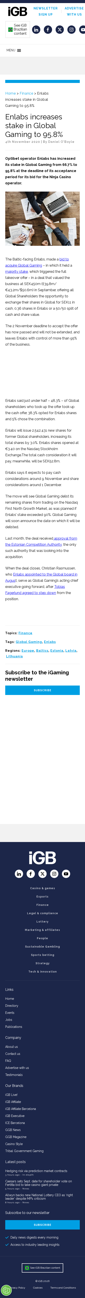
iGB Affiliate (13, 1102)
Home (10, 93)
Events (9, 1012)
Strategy (43, 963)
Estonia (56, 650)
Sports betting (42, 955)
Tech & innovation (42, 971)
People (42, 938)
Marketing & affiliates (42, 930)
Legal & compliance (42, 913)
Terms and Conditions (63, 1287)
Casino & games (42, 888)
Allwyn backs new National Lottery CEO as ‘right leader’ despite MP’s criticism (39, 1196)
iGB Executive (14, 1116)
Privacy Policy (17, 1287)
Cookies (37, 1287)
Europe (28, 650)
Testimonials (14, 1075)
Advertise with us (17, 1068)
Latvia (70, 650)
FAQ (8, 1061)
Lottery (42, 921)
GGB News (13, 1130)
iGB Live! (11, 1095)
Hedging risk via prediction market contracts (36, 1171)
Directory (11, 1005)
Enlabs (50, 642)
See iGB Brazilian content (18, 29)
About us (11, 1046)
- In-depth (27, 1175)
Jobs (8, 1020)
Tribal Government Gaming (24, 1151)
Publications (13, 1027)
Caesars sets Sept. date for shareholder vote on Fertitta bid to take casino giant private (38, 1183)
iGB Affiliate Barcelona (20, 1109)
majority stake (16, 271)
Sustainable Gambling (42, 946)
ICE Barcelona (15, 1123)
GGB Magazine (15, 1137)
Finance (26, 93)
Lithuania (14, 656)
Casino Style (14, 1144)
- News (24, 1188)
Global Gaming (29, 642)
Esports (42, 896)
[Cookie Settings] (6, 1290)
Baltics (42, 650)
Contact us (12, 1054)
